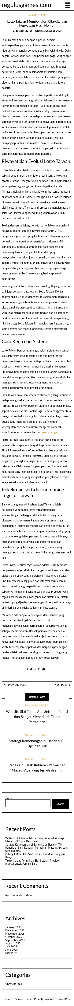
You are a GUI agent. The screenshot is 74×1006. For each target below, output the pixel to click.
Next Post (60, 684)
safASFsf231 (22, 31)
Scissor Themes (24, 999)
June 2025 (11, 950)
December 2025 (14, 930)
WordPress (64, 999)
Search (9, 797)
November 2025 (15, 934)
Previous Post (16, 684)
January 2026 (13, 927)
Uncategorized (37, 15)
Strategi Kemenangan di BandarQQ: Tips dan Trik (33, 844)
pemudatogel (49, 432)
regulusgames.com (26, 5)
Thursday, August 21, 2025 (47, 31)
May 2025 (11, 953)
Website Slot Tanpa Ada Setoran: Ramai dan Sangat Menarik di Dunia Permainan (37, 717)
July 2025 (11, 946)
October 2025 (13, 937)
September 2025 (15, 940)
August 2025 (12, 943)
